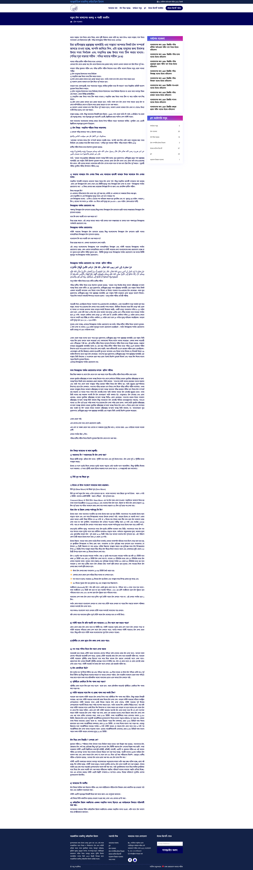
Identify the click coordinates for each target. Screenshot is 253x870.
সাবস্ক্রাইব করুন (169, 850)
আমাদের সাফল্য (113, 843)
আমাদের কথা (112, 8)
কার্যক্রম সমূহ (137, 8)
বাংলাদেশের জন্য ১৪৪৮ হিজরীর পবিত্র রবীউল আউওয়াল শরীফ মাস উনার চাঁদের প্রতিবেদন (164, 47)
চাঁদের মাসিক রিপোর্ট (165, 148)
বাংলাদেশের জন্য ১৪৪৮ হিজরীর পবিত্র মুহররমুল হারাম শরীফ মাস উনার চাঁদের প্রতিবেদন (163, 64)
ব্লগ (145, 8)
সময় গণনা (112, 859)
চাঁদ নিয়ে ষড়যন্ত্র (125, 8)
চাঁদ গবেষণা (78, 22)
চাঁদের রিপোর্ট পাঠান (174, 8)
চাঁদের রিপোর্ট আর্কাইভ (155, 8)
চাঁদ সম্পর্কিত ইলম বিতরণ (165, 143)
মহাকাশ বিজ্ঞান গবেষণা (165, 160)
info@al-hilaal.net (136, 853)
